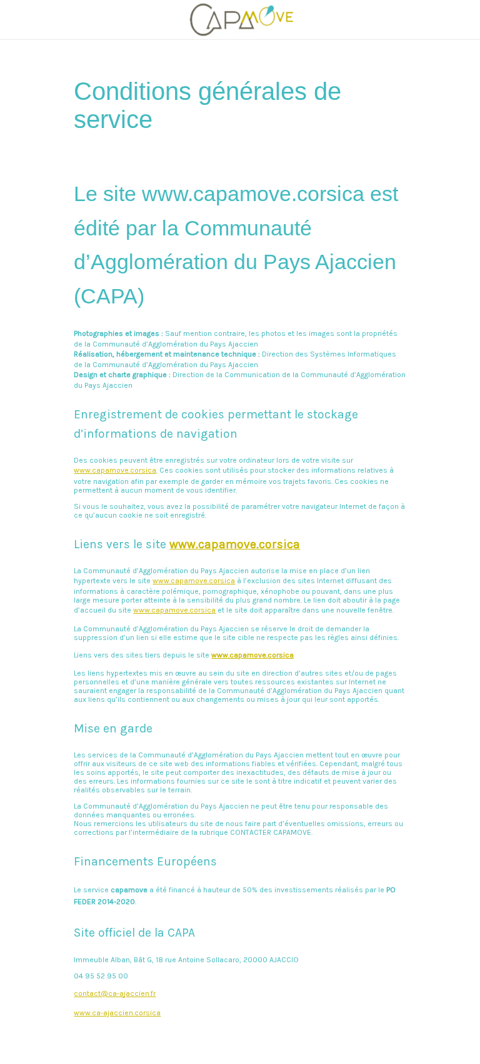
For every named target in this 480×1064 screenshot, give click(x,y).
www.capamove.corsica (115, 470)
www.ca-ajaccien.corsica (117, 1012)
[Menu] (20, 20)
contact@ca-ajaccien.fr (115, 993)
